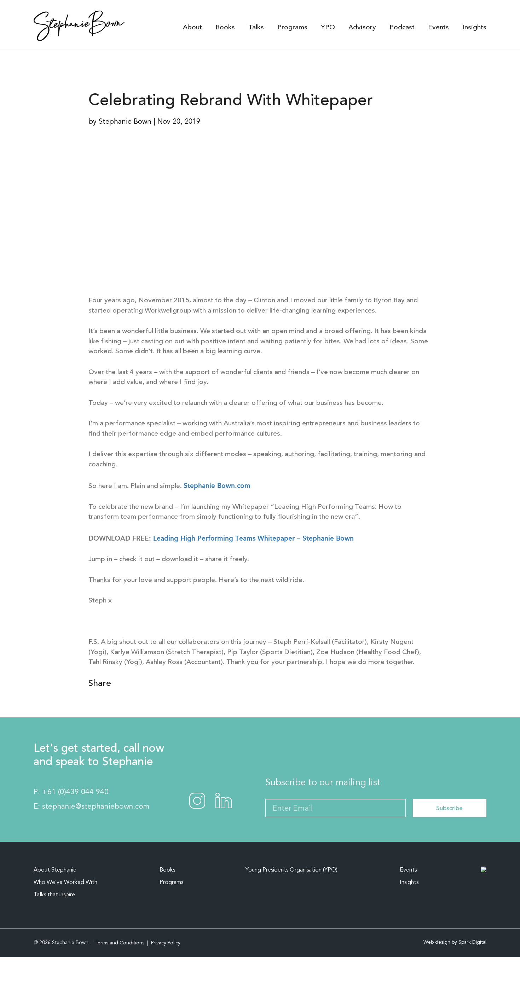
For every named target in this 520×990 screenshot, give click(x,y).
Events (438, 27)
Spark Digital (472, 942)
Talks (256, 27)
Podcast (402, 27)
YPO (328, 27)
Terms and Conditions (120, 942)
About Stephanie (55, 870)
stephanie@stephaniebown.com (95, 806)
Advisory (362, 27)
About (192, 27)
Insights (474, 27)
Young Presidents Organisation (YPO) (291, 870)
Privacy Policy (165, 942)
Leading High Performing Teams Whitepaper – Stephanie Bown (253, 538)
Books (225, 27)
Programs (292, 27)
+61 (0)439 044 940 (75, 792)
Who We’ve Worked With (65, 882)
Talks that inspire (54, 895)
